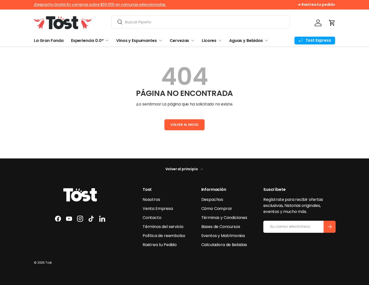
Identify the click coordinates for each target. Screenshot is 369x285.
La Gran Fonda (49, 40)
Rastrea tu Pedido (160, 245)
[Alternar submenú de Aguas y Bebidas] (266, 40)
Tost (48, 262)
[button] (332, 22)
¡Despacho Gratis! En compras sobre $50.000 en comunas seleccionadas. (100, 4)
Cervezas (179, 40)
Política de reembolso (164, 236)
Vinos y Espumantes (136, 40)
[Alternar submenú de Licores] (220, 40)
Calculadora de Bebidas (224, 245)
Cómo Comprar (216, 208)
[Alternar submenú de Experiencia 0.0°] (107, 40)
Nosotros (151, 199)
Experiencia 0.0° (87, 40)
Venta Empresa (158, 208)
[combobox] (200, 22)
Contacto (152, 217)
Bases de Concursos (220, 227)
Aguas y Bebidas (246, 40)
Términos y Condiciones (224, 217)
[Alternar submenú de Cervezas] (193, 40)
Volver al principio (182, 169)
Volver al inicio (184, 125)
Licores (209, 40)
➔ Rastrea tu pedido (316, 4)
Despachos (212, 199)
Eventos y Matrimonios (223, 236)
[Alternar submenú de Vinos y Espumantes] (160, 40)
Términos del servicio (163, 227)
